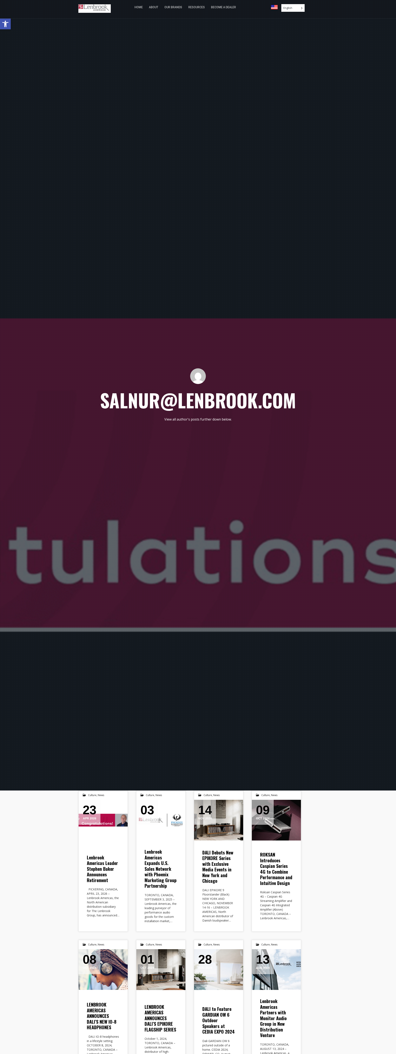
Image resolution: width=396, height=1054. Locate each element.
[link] (5, 24)
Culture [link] (92, 795)
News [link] (101, 795)
